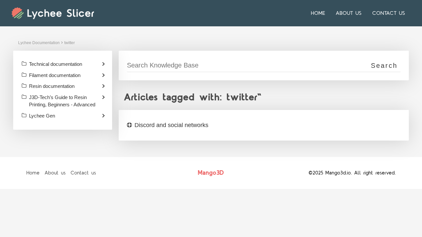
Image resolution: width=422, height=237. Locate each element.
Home (318, 13)
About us (349, 13)
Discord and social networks (171, 125)
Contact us (388, 13)
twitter (69, 42)
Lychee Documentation (39, 42)
